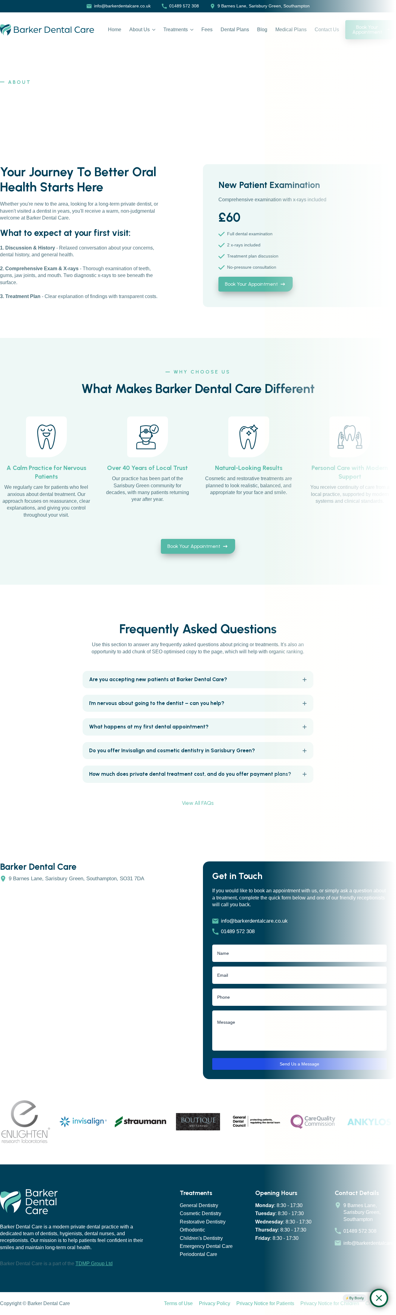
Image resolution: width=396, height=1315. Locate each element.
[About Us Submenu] (152, 29)
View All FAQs (198, 803)
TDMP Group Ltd (94, 1263)
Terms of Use (178, 1303)
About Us (139, 29)
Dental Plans (235, 29)
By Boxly (356, 1298)
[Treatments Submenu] (190, 29)
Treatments (175, 29)
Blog (262, 29)
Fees (207, 29)
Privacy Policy (214, 1303)
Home (114, 29)
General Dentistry (199, 1205)
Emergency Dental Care (206, 1246)
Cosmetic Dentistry (200, 1213)
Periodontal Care (198, 1254)
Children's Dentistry (201, 1238)
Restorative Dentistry (203, 1221)
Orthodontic (192, 1229)
